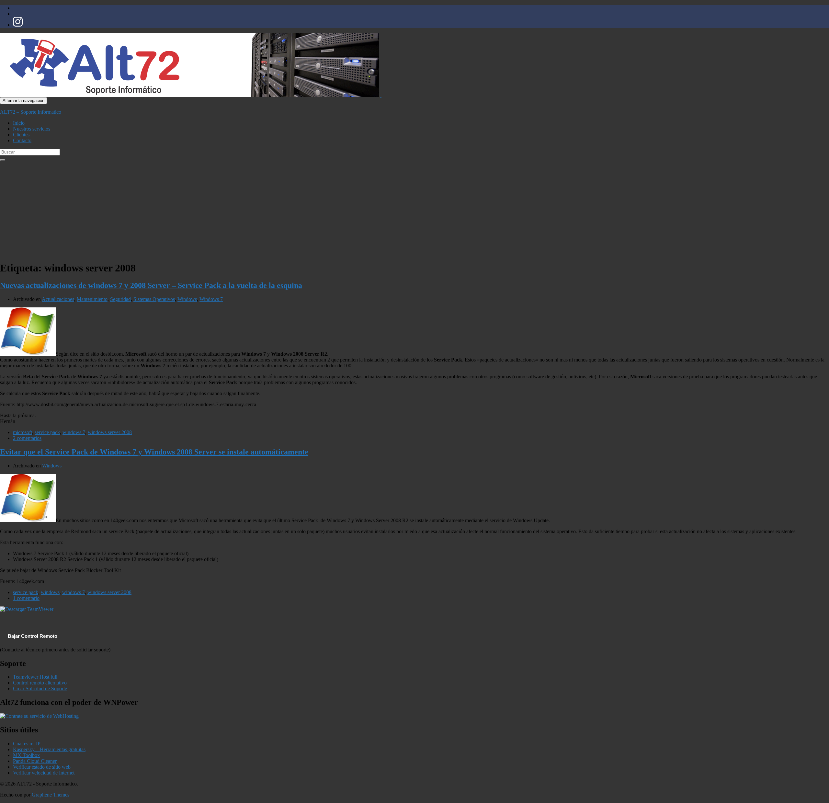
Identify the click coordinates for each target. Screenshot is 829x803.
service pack (47, 432)
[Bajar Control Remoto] (26, 609)
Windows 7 (211, 299)
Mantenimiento (92, 299)
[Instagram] (18, 25)
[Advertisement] (414, 210)
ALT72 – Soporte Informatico (30, 112)
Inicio (19, 123)
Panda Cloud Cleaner (35, 761)
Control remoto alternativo (40, 682)
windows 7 (73, 432)
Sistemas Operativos (154, 299)
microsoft (22, 432)
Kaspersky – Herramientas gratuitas (49, 749)
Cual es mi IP (26, 743)
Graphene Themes (50, 794)
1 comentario (26, 598)
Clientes (21, 134)
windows (50, 592)
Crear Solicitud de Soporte (40, 688)
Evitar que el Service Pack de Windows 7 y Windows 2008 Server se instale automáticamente (154, 452)
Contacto (22, 140)
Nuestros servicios (31, 129)
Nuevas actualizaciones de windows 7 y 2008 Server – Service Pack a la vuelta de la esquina (151, 285)
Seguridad (120, 299)
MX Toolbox (26, 755)
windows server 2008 (110, 432)
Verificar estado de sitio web (42, 767)
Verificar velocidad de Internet (43, 772)
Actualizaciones (58, 299)
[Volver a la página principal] (380, 95)
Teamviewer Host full (35, 677)
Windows (187, 299)
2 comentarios (27, 438)
